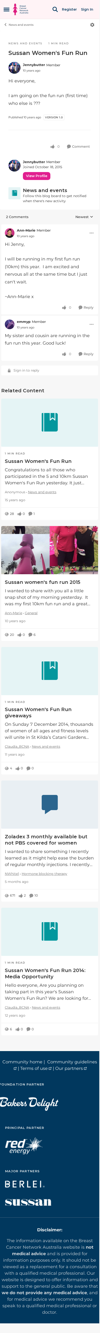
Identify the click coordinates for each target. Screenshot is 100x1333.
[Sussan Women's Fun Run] (49, 423)
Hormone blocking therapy (44, 874)
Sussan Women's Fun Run (38, 461)
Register (69, 9)
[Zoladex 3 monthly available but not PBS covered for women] (49, 804)
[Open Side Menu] (6, 9)
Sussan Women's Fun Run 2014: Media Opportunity (45, 973)
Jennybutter (34, 65)
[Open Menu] (92, 24)
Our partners (69, 1068)
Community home (22, 1062)
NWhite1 (12, 874)
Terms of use (34, 1068)
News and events (21, 25)
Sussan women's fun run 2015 (42, 582)
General (31, 613)
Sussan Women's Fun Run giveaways (38, 712)
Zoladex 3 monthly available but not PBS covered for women (46, 840)
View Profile (36, 176)
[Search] (55, 9)
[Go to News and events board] (14, 193)
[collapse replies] (49, 226)
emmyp (24, 322)
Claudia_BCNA (17, 746)
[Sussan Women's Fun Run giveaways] (49, 671)
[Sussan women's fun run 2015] (49, 550)
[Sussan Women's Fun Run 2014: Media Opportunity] (49, 932)
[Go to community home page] (20, 9)
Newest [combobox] (84, 217)
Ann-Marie (26, 230)
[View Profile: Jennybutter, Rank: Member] (14, 68)
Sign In (87, 9)
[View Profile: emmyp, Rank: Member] (9, 324)
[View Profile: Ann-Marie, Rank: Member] (9, 233)
